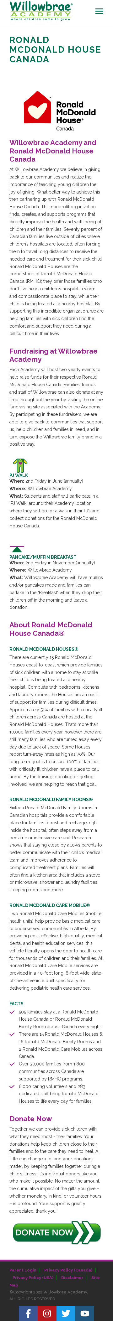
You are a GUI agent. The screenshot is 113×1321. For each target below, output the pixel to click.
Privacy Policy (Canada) (68, 1270)
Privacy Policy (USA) (33, 1277)
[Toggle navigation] (99, 11)
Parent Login (22, 1270)
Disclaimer (72, 1277)
